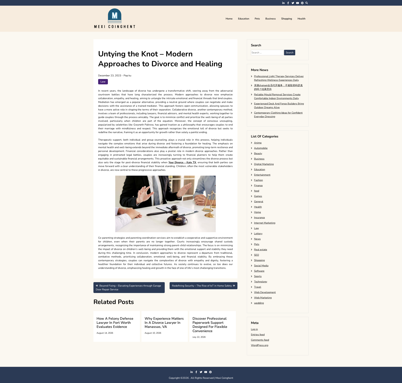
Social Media (261, 265)
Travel (257, 287)
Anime (258, 143)
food (256, 191)
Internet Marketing (264, 223)
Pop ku (127, 75)
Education (243, 18)
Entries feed (258, 334)
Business (270, 18)
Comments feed (260, 340)
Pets (257, 18)
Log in (254, 329)
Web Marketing (263, 297)
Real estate (260, 249)
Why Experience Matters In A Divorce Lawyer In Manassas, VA (164, 322)
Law (103, 81)
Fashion (258, 180)
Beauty (258, 153)
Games (258, 196)
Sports (258, 276)
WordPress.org (259, 345)
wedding (259, 303)
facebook (288, 3)
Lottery (258, 233)
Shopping (286, 18)
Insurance (259, 217)
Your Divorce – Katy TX (182, 162)
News (257, 239)
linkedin (283, 3)
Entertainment (262, 175)
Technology (260, 281)
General (258, 201)
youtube (297, 3)
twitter (292, 3)
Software (259, 271)
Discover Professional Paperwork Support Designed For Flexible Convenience (210, 324)
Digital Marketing (264, 164)
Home (229, 18)
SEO (256, 255)
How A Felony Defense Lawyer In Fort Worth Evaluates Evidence (115, 322)
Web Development (265, 292)
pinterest (302, 3)
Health (301, 18)
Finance (258, 185)
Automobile (261, 148)
